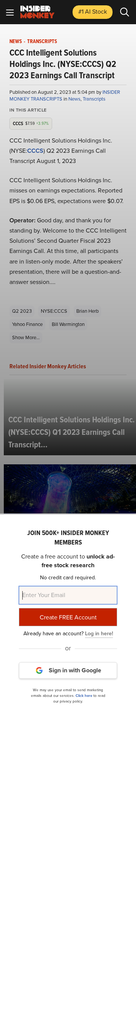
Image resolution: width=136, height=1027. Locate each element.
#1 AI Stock (92, 11)
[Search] (124, 12)
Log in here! (99, 634)
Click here (84, 695)
